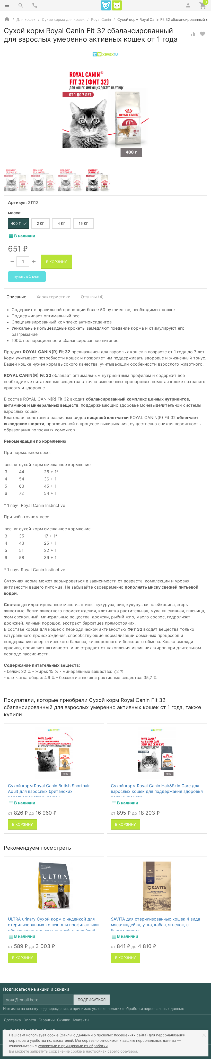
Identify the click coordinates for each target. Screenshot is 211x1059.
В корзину (56, 261)
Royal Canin (101, 19)
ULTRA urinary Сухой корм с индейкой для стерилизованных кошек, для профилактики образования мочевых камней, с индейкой (53, 924)
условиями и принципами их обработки (73, 1046)
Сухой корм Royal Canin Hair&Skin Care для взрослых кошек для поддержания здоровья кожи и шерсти (157, 791)
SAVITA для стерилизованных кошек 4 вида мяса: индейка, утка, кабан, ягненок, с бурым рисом (155, 924)
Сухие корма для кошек (63, 19)
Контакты (81, 1020)
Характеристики (54, 296)
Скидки (63, 1020)
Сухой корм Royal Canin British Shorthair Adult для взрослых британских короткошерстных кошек (49, 791)
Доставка (12, 1020)
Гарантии (47, 1020)
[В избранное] (202, 34)
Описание (16, 296)
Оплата (29, 1020)
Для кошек (26, 19)
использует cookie (42, 1035)
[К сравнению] (193, 34)
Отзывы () (92, 296)
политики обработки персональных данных (146, 1008)
